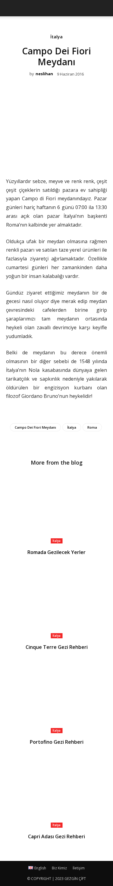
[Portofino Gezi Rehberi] (56, 697)
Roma (92, 427)
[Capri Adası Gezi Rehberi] (56, 792)
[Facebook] (36, 160)
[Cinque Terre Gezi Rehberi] (56, 603)
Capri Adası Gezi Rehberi (56, 836)
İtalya (56, 37)
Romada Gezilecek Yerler (56, 552)
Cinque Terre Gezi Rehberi (57, 647)
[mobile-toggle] (10, 8)
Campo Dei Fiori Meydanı (35, 427)
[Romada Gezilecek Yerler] (56, 508)
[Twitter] (49, 160)
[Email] (63, 160)
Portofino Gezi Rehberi (56, 742)
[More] (77, 160)
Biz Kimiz (59, 868)
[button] (104, 8)
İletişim (79, 868)
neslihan (44, 74)
